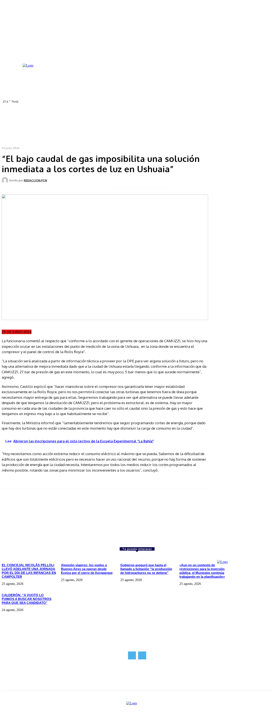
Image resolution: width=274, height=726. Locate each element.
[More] (150, 180)
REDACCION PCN (35, 180)
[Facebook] (116, 104)
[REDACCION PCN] (5, 180)
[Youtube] (134, 104)
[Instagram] (122, 104)
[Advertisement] (34, 518)
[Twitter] (128, 104)
